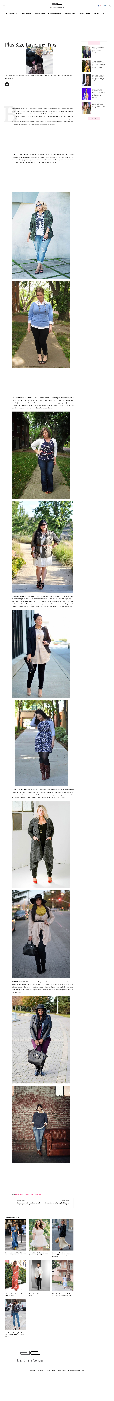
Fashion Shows (11, 14)
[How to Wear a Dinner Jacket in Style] (39, 1275)
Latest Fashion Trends (22, 1194)
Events (81, 14)
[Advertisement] (57, 28)
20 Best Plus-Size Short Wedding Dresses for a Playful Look (38, 1254)
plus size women (55, 982)
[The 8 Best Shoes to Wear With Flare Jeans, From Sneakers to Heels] (15, 1235)
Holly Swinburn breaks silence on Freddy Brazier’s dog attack (98, 105)
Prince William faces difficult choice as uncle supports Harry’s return (98, 49)
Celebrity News (26, 14)
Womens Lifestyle (35, 1194)
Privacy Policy (61, 1370)
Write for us (51, 1370)
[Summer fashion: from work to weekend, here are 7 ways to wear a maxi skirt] (62, 1235)
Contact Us (41, 1370)
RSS (83, 1370)
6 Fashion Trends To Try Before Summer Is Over (14, 1294)
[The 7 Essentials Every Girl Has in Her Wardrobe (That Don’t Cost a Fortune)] (15, 1314)
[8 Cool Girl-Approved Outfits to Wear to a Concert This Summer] (62, 1275)
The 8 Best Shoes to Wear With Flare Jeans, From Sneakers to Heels (15, 1254)
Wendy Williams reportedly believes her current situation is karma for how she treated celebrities (98, 64)
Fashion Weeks (40, 14)
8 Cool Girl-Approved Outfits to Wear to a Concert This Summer (61, 1294)
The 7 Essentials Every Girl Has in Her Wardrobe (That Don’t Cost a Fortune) (14, 1334)
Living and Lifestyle (93, 14)
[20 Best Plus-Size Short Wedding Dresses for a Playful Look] (39, 1235)
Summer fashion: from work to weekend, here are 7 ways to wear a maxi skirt (62, 1254)
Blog (105, 14)
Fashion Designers (54, 14)
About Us (32, 1370)
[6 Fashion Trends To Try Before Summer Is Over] (15, 1275)
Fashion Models (69, 14)
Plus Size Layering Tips (30, 44)
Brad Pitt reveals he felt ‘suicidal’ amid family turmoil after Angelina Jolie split (98, 77)
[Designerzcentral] (57, 6)
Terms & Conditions (74, 1370)
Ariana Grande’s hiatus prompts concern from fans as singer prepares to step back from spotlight (98, 93)
